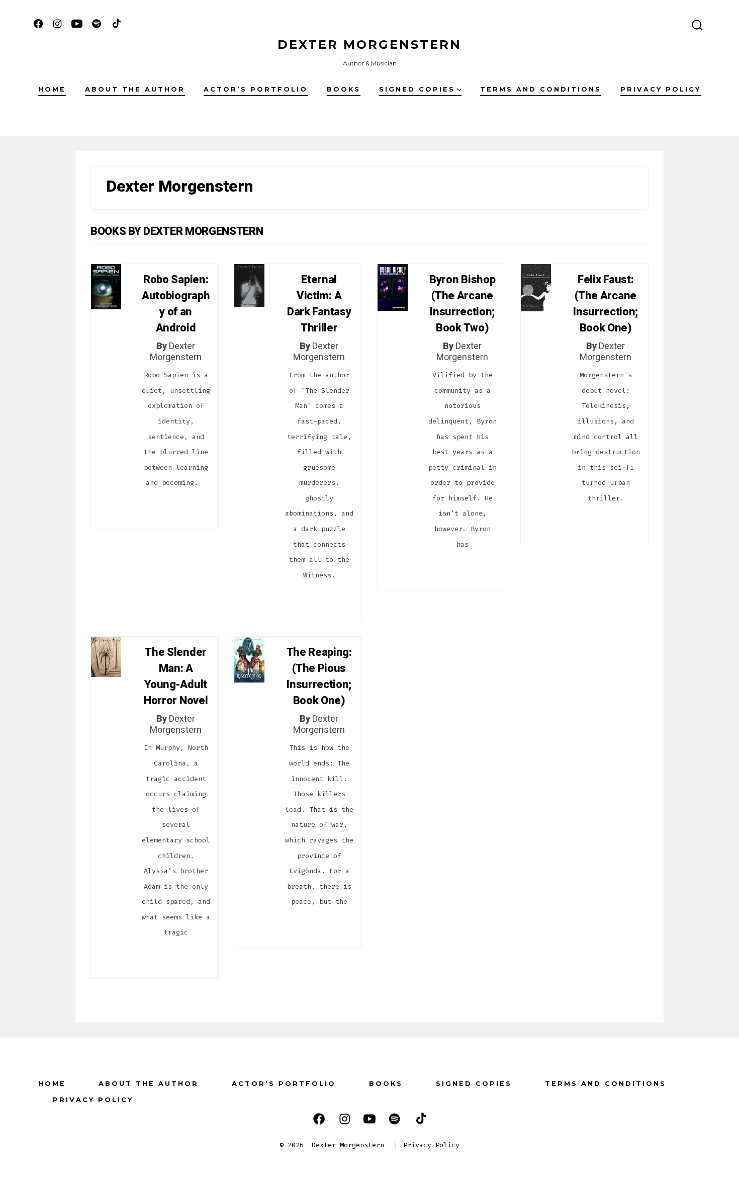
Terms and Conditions (540, 89)
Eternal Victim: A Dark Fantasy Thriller (319, 304)
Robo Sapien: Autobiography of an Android (176, 304)
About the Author (135, 89)
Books (343, 89)
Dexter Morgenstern (176, 351)
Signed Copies (417, 89)
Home (52, 89)
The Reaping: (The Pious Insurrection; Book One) (319, 676)
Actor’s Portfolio (256, 89)
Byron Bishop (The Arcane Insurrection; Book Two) (462, 304)
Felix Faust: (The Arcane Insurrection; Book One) (605, 304)
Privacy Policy (660, 89)
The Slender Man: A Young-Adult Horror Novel (176, 676)
